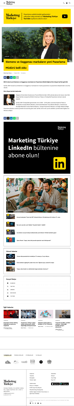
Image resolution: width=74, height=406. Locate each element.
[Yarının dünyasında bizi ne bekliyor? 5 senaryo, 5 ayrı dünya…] (10, 256)
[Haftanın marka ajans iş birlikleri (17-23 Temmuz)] (45, 314)
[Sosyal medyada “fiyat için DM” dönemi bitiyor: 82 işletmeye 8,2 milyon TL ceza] (10, 216)
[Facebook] (30, 403)
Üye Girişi (53, 378)
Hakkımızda (33, 383)
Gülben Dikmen (58, 329)
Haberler (7, 56)
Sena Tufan (23, 327)
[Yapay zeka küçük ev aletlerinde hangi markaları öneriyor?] (10, 269)
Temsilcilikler (18, 355)
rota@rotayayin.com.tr (9, 393)
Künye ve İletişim (34, 385)
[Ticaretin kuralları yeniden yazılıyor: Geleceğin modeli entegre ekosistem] (62, 314)
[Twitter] (32, 403)
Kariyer (53, 375)
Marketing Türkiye (8, 73)
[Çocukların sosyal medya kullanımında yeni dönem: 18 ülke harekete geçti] (10, 232)
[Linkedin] (41, 403)
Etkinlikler (29, 355)
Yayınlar (39, 355)
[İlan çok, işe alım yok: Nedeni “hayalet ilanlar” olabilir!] (10, 224)
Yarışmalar (7, 355)
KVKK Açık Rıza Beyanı (36, 387)
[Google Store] (64, 385)
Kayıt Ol (53, 380)
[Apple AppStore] (55, 385)
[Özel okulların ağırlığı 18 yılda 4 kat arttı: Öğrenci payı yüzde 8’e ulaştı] (10, 262)
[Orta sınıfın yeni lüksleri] (37, 195)
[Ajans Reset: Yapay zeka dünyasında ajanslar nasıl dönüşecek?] (10, 239)
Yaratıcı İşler (33, 380)
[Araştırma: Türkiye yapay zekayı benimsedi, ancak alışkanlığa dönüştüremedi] (28, 314)
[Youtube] (38, 403)
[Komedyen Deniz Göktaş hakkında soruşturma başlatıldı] (11, 314)
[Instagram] (35, 403)
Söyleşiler (32, 378)
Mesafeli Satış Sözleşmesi (36, 389)
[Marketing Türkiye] (11, 3)
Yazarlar (32, 375)
